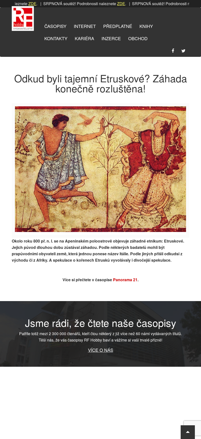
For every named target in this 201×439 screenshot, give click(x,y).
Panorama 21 (125, 279)
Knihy (146, 26)
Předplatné (117, 26)
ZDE (25, 3)
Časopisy (55, 26)
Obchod (138, 38)
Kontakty (55, 38)
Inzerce (111, 38)
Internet (85, 26)
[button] (188, 432)
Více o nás (100, 350)
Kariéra (84, 38)
